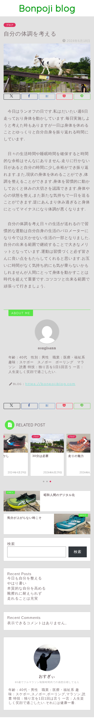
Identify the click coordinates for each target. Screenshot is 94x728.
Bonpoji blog (47, 8)
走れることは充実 (22, 598)
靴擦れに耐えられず (24, 593)
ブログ (9, 25)
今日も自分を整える (24, 578)
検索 (11, 544)
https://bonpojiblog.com (50, 384)
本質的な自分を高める (26, 588)
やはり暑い (17, 583)
